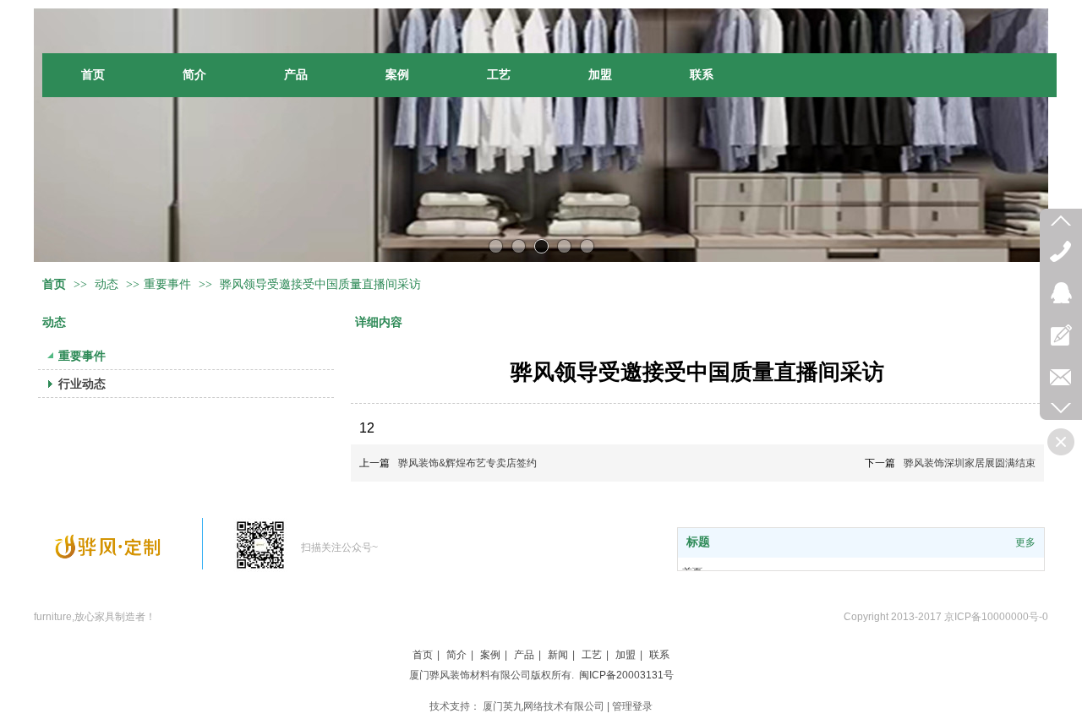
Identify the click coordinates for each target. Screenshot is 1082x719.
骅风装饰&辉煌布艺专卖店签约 (467, 463)
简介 (456, 655)
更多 (1025, 542)
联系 (659, 655)
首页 (54, 284)
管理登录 (632, 706)
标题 (698, 542)
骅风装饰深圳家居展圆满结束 (970, 463)
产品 (524, 655)
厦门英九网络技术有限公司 (543, 706)
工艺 (592, 655)
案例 (490, 655)
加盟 (625, 655)
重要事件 (167, 284)
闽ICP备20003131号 (626, 675)
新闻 (558, 655)
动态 (108, 284)
